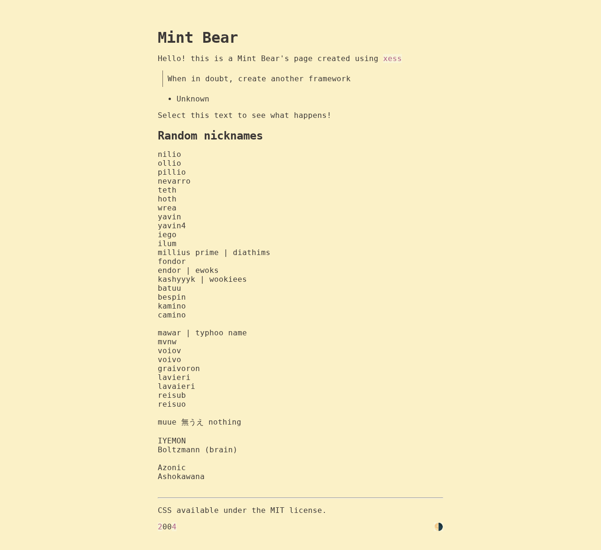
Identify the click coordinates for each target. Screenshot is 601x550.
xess (392, 58)
